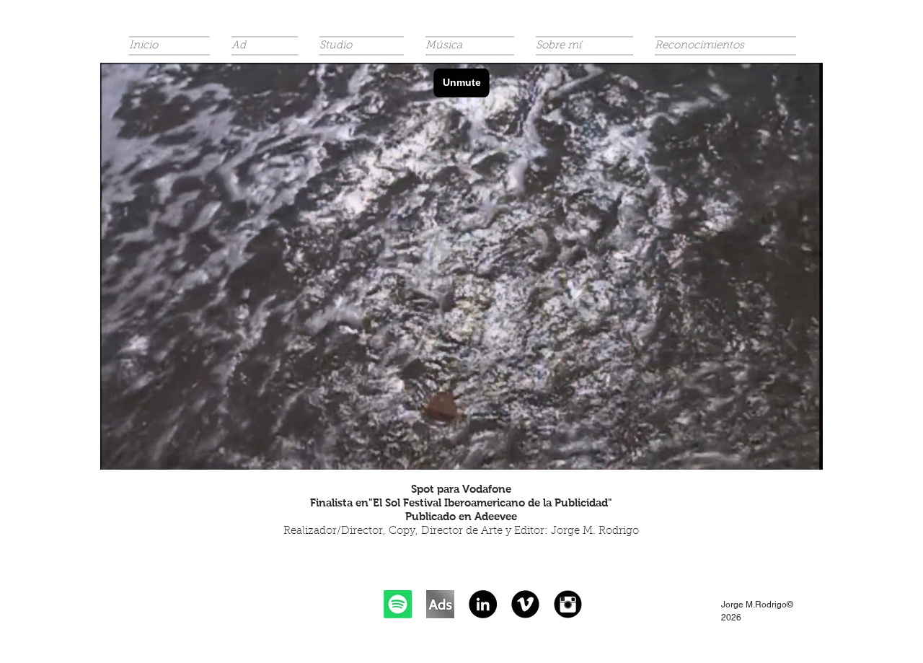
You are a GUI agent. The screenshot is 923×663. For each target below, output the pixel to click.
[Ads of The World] (440, 604)
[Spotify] (398, 604)
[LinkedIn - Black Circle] (483, 604)
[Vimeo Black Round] (525, 604)
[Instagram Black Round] (568, 604)
